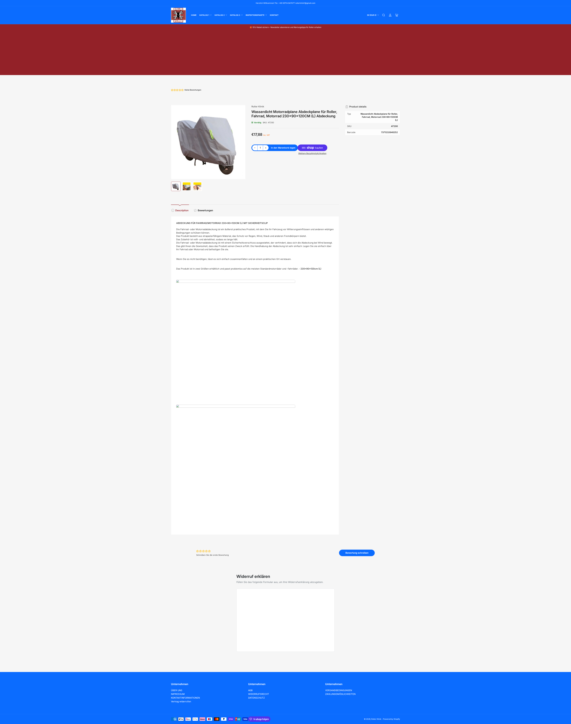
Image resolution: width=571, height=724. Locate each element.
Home (193, 15)
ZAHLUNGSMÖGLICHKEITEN (340, 694)
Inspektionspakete (255, 15)
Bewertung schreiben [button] (356, 552)
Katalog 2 (220, 15)
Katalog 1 (204, 15)
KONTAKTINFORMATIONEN (185, 697)
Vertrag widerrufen (181, 701)
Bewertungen (205, 210)
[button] (177, 90)
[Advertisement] (285, 52)
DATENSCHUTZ (256, 697)
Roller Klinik (257, 106)
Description (182, 210)
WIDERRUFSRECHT (258, 694)
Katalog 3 (235, 15)
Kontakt (274, 15)
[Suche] (383, 15)
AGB (250, 690)
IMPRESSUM (178, 694)
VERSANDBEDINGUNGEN (338, 690)
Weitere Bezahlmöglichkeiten (312, 153)
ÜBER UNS (176, 690)
